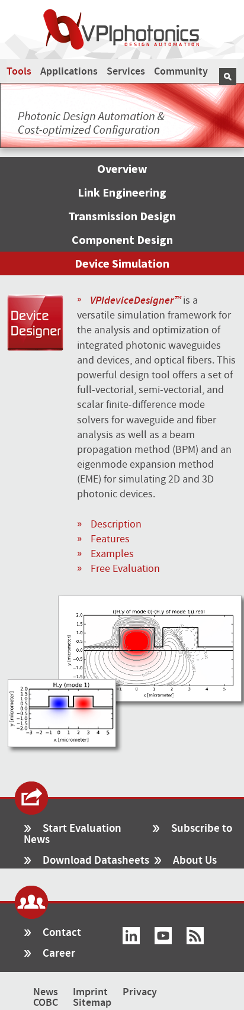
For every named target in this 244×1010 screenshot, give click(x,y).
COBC (45, 1003)
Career (59, 953)
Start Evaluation (82, 828)
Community (181, 72)
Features (110, 539)
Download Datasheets (96, 860)
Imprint (90, 992)
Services (126, 72)
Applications (69, 72)
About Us (195, 860)
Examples (112, 554)
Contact (62, 932)
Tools (19, 72)
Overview (122, 168)
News (45, 992)
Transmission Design (122, 215)
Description (116, 524)
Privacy (140, 992)
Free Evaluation (125, 568)
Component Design (122, 239)
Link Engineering (122, 192)
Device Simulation (122, 263)
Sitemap (92, 1003)
